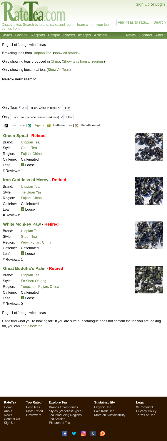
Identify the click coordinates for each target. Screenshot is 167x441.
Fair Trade (18, 125)
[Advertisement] (83, 362)
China (55, 61)
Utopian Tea (42, 53)
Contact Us (12, 419)
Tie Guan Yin (31, 192)
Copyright (146, 407)
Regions (38, 35)
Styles (7, 35)
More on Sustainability (109, 415)
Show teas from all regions (83, 61)
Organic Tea (102, 407)
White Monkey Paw (22, 224)
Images (84, 35)
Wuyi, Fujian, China (36, 242)
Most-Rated (34, 411)
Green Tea (29, 148)
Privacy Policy (146, 411)
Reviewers (33, 415)
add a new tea (31, 326)
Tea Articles (57, 419)
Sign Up (143, 4)
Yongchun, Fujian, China (40, 286)
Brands (21, 35)
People (54, 35)
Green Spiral (15, 135)
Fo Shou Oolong (33, 281)
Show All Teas (59, 70)
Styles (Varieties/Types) (66, 411)
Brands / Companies (63, 407)
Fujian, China (31, 154)
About (160, 35)
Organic (39, 125)
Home (8, 407)
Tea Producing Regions (65, 415)
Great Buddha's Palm (24, 268)
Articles (100, 35)
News (131, 35)
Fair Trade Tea (104, 411)
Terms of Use (145, 415)
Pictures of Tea (59, 423)
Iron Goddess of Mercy (25, 179)
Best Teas (33, 407)
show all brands (66, 53)
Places (69, 35)
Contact (145, 35)
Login (160, 4)
